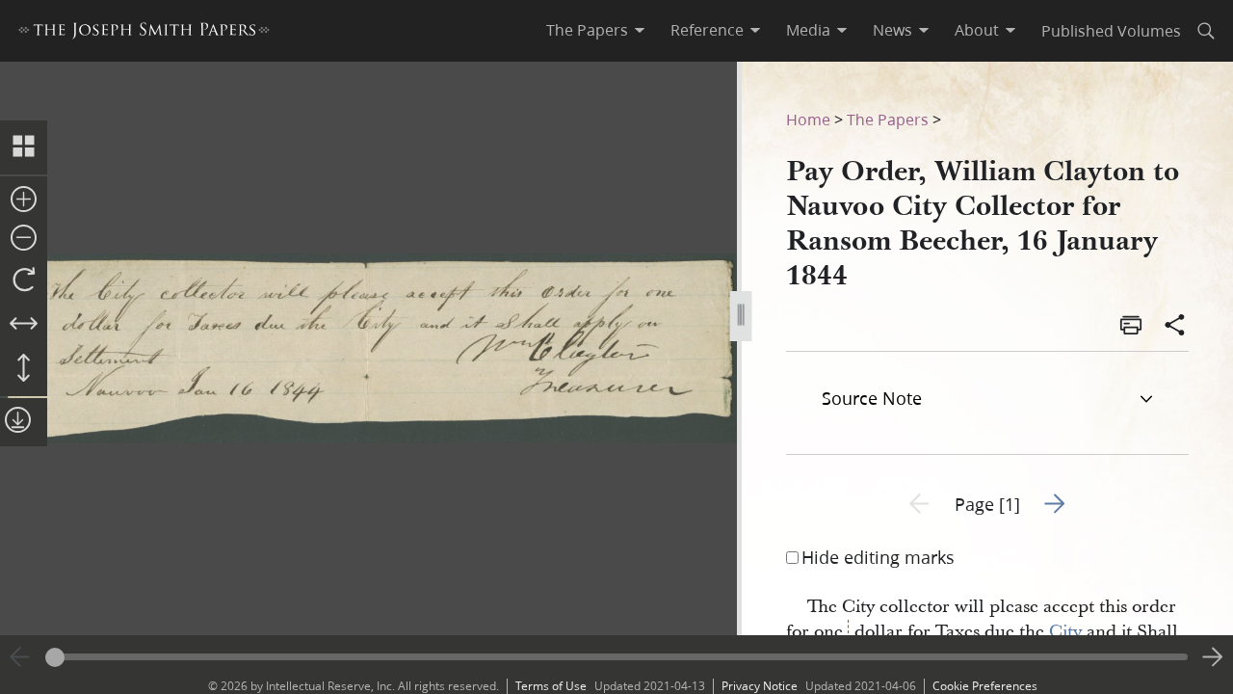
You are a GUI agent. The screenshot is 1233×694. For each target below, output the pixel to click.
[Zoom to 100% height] (23, 369)
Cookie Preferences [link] (984, 686)
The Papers (888, 119)
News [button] (892, 29)
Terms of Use (551, 686)
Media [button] (808, 29)
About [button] (977, 29)
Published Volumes (1111, 30)
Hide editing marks (878, 557)
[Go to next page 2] (1212, 657)
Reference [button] (707, 29)
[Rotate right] (23, 280)
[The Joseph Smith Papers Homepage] (144, 33)
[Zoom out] (23, 239)
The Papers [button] (587, 29)
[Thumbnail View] (23, 147)
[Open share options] (1175, 326)
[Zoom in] (23, 200)
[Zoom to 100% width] (23, 325)
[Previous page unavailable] (20, 657)
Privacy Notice (759, 686)
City (1065, 632)
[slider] (616, 657)
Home (808, 119)
